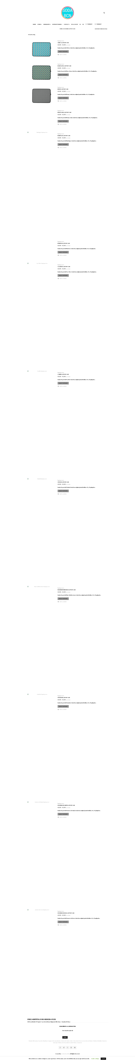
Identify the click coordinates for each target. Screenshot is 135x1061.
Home (34, 24)
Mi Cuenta (35, 1041)
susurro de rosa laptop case (66, 913)
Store (39, 24)
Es (80, 24)
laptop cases (61, 40)
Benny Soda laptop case (64, 112)
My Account (74, 24)
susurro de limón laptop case (66, 805)
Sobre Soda (69, 1041)
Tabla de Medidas (97, 1041)
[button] (62, 54)
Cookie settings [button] (95, 1058)
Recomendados (56, 1041)
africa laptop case (63, 42)
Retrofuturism (56, 24)
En (83, 24)
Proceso (81, 1041)
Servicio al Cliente (88, 1041)
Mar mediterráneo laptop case (67, 589)
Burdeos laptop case (64, 243)
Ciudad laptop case (63, 482)
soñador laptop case (64, 697)
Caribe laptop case (63, 374)
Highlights (47, 24)
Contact (66, 24)
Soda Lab (63, 1041)
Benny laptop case (63, 89)
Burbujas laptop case (64, 135)
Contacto (79, 1042)
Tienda (30, 1041)
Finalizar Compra (47, 1041)
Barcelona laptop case (64, 66)
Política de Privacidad (63, 1042)
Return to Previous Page (101, 28)
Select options (63, 51)
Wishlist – (90, 24)
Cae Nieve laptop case (64, 266)
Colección (75, 1041)
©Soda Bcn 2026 (65, 1053)
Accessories (66, 28)
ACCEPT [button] (103, 1058)
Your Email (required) (67, 1030)
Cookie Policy (73, 1042)
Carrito (40, 1041)
